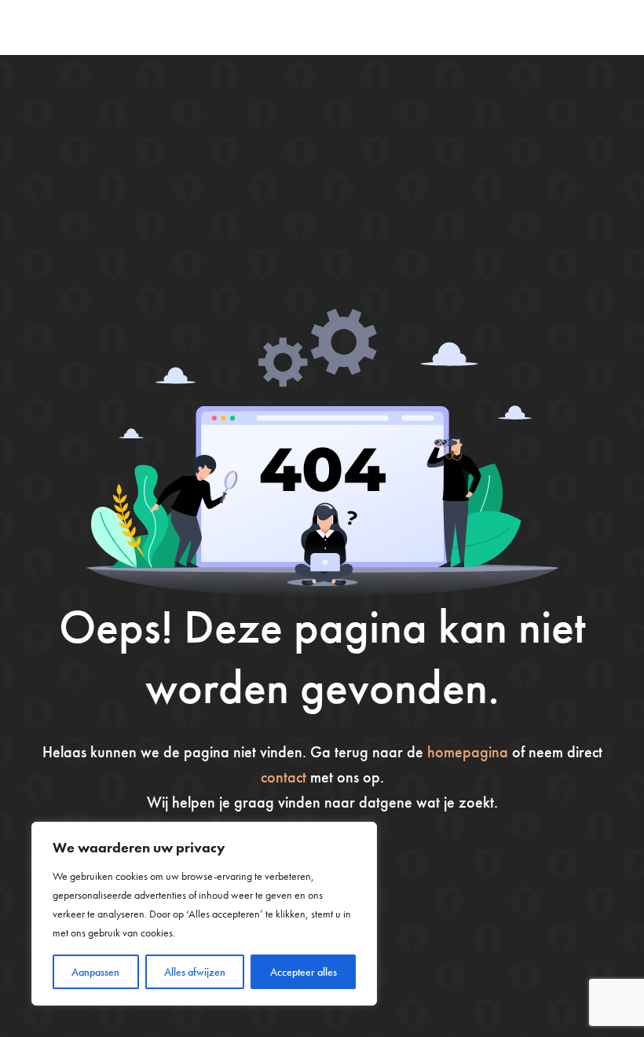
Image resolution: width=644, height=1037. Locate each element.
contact (283, 777)
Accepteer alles (303, 972)
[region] (204, 914)
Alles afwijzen (194, 972)
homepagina (467, 752)
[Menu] (605, 27)
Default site (82, 27)
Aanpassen (95, 972)
